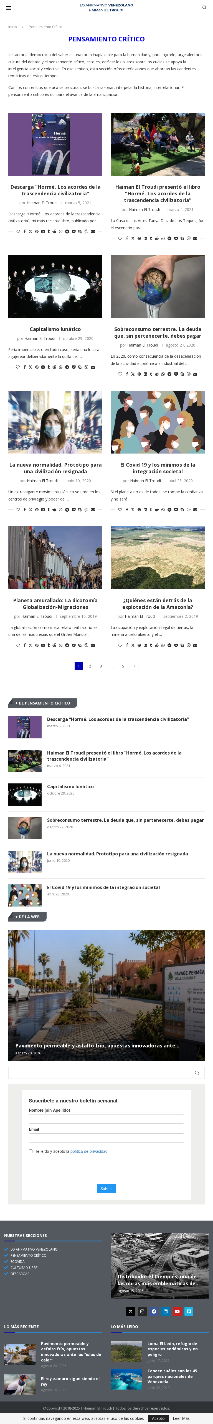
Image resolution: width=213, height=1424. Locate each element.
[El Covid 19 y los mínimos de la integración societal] (158, 422)
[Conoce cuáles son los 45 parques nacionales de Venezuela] (126, 1379)
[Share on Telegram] (67, 231)
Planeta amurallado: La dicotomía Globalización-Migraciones (55, 603)
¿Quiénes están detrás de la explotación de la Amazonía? (157, 603)
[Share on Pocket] (73, 231)
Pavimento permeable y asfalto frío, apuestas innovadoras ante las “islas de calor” (71, 1352)
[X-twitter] (130, 1311)
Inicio (12, 26)
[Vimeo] (188, 1311)
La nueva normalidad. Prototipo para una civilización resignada (55, 468)
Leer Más (181, 1418)
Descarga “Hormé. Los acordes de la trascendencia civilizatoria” (55, 190)
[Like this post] (18, 231)
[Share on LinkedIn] (43, 231)
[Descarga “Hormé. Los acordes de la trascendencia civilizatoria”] (55, 144)
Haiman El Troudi (42, 202)
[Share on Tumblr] (48, 231)
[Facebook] (153, 1311)
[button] (13, 995)
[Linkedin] (165, 1311)
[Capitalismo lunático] (55, 286)
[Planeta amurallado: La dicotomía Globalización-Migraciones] (55, 557)
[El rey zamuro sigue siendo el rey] (20, 1384)
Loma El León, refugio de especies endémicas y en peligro (173, 1349)
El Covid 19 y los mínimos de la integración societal (157, 468)
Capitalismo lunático (55, 329)
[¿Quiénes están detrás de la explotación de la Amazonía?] (158, 557)
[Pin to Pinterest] (37, 231)
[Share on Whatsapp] (60, 231)
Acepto (158, 1418)
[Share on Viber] (86, 231)
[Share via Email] (93, 231)
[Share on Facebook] (25, 231)
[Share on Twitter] (30, 231)
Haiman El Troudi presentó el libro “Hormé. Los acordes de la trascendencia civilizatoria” (158, 193)
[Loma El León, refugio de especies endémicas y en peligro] (126, 1351)
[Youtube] (177, 1311)
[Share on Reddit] (54, 231)
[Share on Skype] (80, 231)
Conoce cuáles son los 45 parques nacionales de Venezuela (172, 1376)
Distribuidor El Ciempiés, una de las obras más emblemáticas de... (159, 1279)
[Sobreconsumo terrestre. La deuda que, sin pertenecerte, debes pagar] (158, 286)
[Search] (204, 8)
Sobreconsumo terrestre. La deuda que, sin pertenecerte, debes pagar (157, 332)
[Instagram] (142, 1311)
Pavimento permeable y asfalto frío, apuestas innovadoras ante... (97, 1045)
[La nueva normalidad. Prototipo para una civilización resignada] (55, 422)
